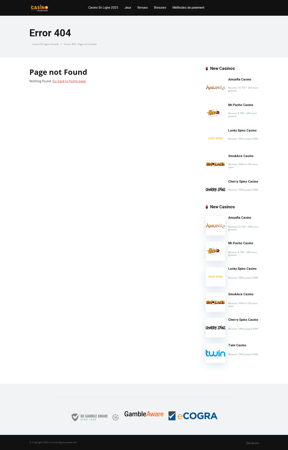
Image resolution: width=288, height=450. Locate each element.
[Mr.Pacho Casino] (215, 121)
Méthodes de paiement (188, 7)
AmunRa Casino (239, 79)
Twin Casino (237, 345)
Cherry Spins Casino (243, 181)
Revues (142, 7)
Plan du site (252, 442)
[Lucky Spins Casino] (215, 147)
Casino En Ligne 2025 (103, 7)
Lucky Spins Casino (242, 130)
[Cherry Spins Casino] (215, 198)
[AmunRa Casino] (215, 96)
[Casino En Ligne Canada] (39, 6)
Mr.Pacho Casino (240, 105)
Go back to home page (69, 81)
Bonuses (160, 7)
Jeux (127, 7)
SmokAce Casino (241, 156)
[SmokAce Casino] (215, 172)
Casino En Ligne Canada (45, 44)
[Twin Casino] (215, 362)
